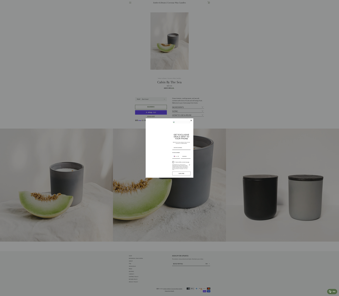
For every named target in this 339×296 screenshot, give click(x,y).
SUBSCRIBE (181, 173)
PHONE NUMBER (176, 152)
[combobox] (176, 156)
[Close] (191, 120)
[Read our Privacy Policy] (189, 165)
